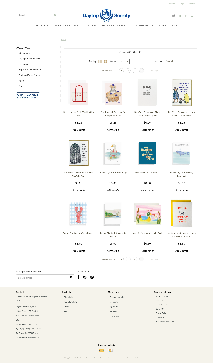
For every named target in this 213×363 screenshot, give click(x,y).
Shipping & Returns (163, 317)
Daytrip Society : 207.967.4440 (30, 328)
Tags (66, 311)
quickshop (79, 102)
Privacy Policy (161, 313)
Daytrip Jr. (88, 25)
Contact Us (160, 308)
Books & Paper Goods (141, 25)
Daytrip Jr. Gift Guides (65, 25)
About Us (159, 300)
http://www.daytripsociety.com (27, 337)
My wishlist (114, 311)
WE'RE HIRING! (162, 296)
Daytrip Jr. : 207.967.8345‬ (28, 333)
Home (162, 25)
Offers (66, 306)
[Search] (55, 14)
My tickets (114, 306)
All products (68, 297)
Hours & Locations (163, 304)
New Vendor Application (165, 321)
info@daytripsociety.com (28, 324)
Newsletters (114, 316)
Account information (117, 297)
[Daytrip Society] (106, 15)
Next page (154, 70)
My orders (114, 301)
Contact (172, 3)
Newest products (70, 301)
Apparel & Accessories (112, 25)
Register (192, 3)
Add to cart (78, 130)
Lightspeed (121, 358)
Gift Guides (41, 25)
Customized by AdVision (97, 358)
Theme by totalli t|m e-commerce (138, 358)
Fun (174, 25)
